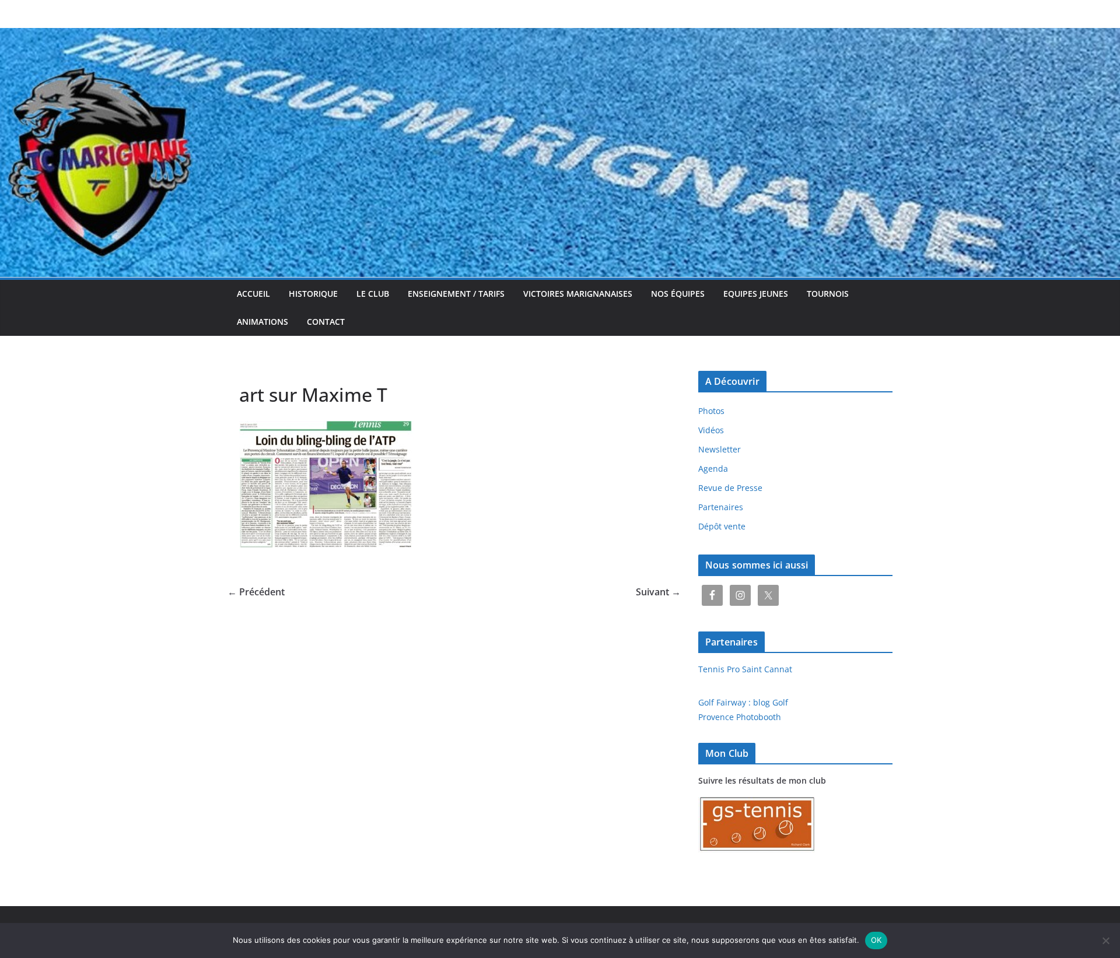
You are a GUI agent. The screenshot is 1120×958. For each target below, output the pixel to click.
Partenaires (720, 507)
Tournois (828, 293)
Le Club (372, 293)
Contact (326, 321)
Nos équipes (678, 293)
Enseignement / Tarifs (456, 293)
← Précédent (256, 591)
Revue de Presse (730, 487)
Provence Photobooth (739, 716)
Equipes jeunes (755, 293)
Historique (313, 293)
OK (876, 940)
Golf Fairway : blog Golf (743, 702)
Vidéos (711, 430)
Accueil (253, 293)
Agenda (713, 468)
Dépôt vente (722, 526)
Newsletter (719, 449)
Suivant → (658, 591)
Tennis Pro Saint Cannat (745, 669)
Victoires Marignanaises (577, 293)
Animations (262, 321)
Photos (711, 410)
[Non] (1105, 940)
